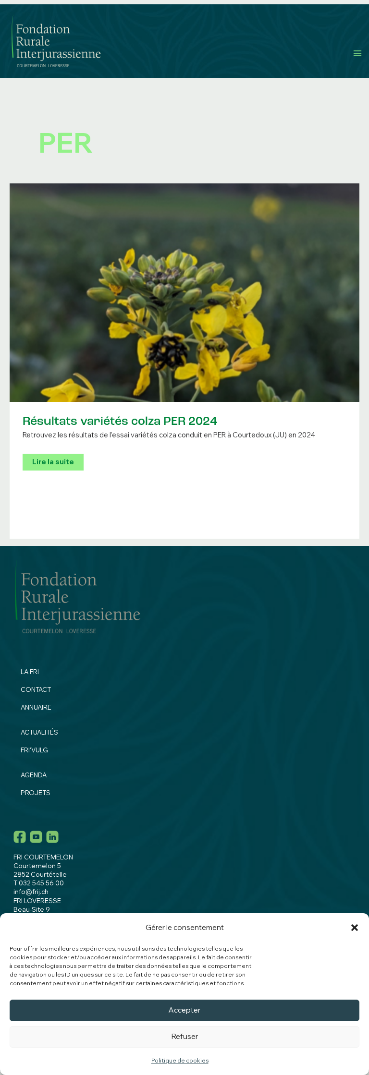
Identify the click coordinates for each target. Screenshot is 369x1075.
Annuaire (36, 707)
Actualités (39, 732)
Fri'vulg (34, 750)
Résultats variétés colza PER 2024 (120, 422)
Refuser (185, 1036)
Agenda (34, 775)
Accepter (184, 1010)
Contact (36, 689)
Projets (35, 793)
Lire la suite (53, 464)
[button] (354, 927)
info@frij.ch (31, 891)
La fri (30, 672)
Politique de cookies (180, 1060)
